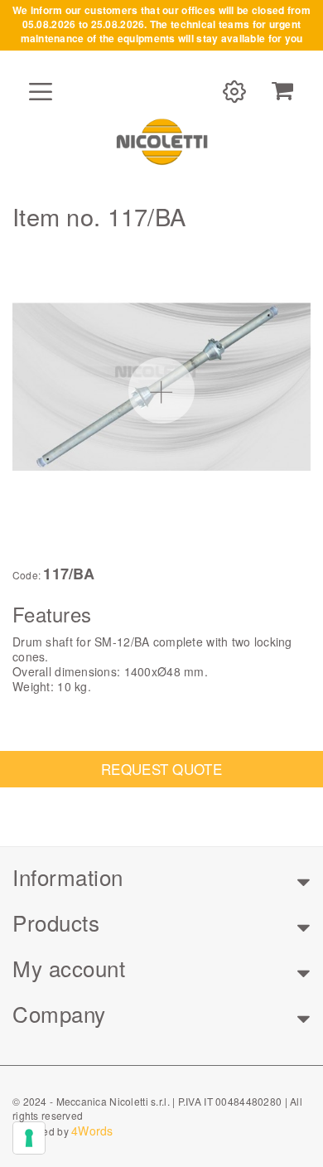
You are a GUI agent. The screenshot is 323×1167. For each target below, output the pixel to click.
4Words (92, 1130)
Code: (26, 575)
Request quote (161, 768)
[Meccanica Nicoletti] (161, 141)
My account (68, 967)
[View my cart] (282, 91)
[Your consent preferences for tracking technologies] (29, 1138)
